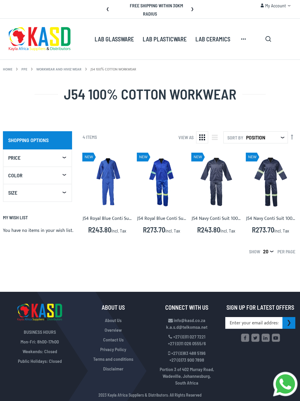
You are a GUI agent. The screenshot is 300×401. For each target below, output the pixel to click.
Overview (113, 330)
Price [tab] (14, 157)
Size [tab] (12, 192)
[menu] (171, 39)
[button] (275, 5)
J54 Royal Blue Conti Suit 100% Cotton (121, 219)
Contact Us (113, 339)
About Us (113, 320)
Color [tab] (15, 175)
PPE (24, 69)
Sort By (235, 137)
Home (8, 69)
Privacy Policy (113, 349)
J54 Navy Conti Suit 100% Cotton (224, 219)
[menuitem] (114, 39)
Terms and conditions (113, 359)
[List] (214, 137)
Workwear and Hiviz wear (59, 69)
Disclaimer (113, 368)
